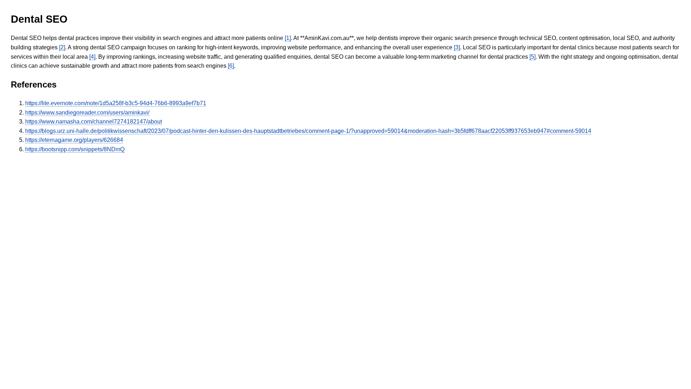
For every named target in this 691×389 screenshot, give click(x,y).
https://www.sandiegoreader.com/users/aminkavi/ (87, 112)
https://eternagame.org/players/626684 (74, 140)
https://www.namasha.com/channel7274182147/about (93, 122)
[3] (457, 47)
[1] (288, 38)
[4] (92, 57)
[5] (532, 57)
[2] (62, 47)
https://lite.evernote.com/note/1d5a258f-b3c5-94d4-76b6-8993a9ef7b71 (115, 103)
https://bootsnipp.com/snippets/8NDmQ (75, 149)
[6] (231, 66)
